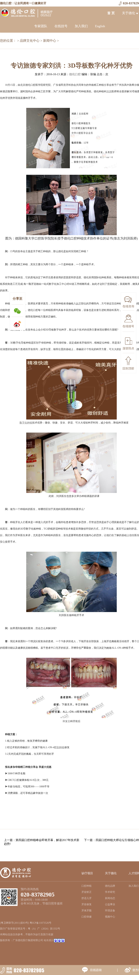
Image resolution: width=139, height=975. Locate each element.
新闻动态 (110, 898)
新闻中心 (49, 40)
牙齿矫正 (86, 892)
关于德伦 (128, 13)
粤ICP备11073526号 (40, 923)
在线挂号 (61, 26)
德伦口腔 (75, 74)
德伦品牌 (110, 886)
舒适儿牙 (86, 898)
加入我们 (81, 26)
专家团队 (40, 26)
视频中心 (110, 916)
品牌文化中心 (29, 40)
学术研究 (110, 892)
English (100, 26)
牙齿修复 (86, 904)
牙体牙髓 (86, 910)
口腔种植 (86, 886)
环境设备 (110, 910)
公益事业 (110, 904)
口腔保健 (86, 916)
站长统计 (49, 940)
